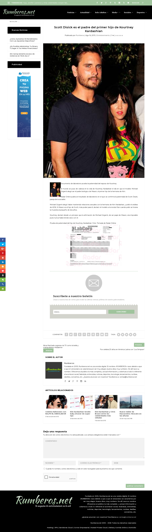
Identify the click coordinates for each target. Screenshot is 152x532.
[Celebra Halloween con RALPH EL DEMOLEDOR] (56, 402)
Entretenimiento (103, 35)
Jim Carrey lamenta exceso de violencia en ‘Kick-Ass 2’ (22, 55)
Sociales (127, 13)
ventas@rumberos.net (127, 517)
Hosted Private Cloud (99, 527)
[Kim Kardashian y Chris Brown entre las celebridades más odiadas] (106, 402)
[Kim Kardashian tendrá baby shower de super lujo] (81, 402)
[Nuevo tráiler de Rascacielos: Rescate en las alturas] (131, 402)
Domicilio (132, 527)
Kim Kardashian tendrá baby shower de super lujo (80, 414)
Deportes (141, 13)
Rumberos (80, 35)
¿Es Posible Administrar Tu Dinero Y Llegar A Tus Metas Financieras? (24, 47)
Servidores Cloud (65, 527)
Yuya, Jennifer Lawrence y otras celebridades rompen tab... (45, 3)
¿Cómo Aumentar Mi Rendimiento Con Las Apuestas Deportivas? (23, 40)
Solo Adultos (100, 13)
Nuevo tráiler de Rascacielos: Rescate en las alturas (131, 414)
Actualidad (84, 13)
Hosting (50, 527)
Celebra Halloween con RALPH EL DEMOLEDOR (55, 413)
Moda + (115, 13)
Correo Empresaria (81, 527)
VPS (56, 527)
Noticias (70, 13)
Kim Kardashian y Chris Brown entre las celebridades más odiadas (105, 415)
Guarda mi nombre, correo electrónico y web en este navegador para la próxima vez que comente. (84, 469)
